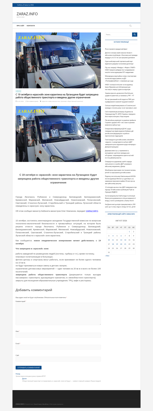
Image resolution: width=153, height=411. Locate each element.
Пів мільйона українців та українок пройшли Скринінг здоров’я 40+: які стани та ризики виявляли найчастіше (120, 122)
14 (125, 240)
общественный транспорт (75, 101)
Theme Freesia (38, 404)
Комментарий (21, 301)
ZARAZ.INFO (27, 14)
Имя (18, 331)
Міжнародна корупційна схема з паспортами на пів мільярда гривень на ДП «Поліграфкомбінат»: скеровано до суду (120, 78)
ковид (50, 101)
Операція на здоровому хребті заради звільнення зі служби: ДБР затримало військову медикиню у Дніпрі (118, 164)
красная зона (56, 101)
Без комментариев (32, 101)
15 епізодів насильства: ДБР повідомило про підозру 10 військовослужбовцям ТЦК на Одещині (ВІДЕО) (121, 189)
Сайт (17, 355)
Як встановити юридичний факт (116, 49)
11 (113, 240)
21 (125, 244)
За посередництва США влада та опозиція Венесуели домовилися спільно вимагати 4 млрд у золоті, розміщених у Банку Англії (120, 198)
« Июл (107, 256)
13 (121, 240)
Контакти (31, 26)
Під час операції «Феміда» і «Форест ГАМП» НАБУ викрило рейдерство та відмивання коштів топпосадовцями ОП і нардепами (120, 69)
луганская (64, 101)
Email (18, 343)
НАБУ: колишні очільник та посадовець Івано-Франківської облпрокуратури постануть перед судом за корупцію (119, 87)
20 (121, 244)
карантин (45, 101)
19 (117, 244)
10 (109, 240)
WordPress (45, 404)
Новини (18, 91)
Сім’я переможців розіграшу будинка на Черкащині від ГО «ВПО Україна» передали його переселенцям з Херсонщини (120, 114)
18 (113, 244)
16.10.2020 (20, 101)
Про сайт (20, 26)
